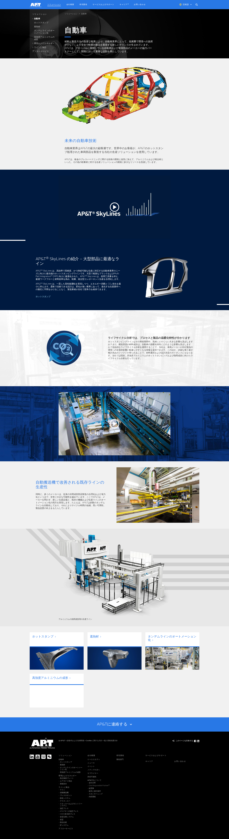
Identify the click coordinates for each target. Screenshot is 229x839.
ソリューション (71, 14)
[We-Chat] (49, 757)
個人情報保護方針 (111, 741)
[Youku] (43, 757)
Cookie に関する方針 (94, 741)
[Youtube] (38, 757)
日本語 (186, 5)
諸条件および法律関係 (76, 741)
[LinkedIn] (32, 757)
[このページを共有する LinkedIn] (198, 741)
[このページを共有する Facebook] (195, 741)
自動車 (84, 14)
